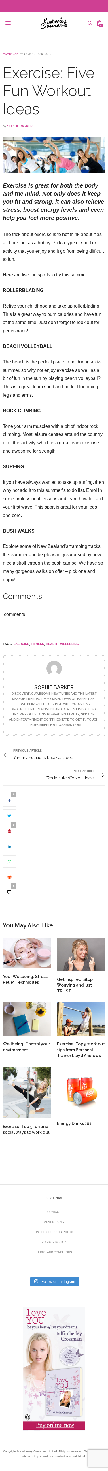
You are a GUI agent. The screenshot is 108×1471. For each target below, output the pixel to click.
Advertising (54, 1221)
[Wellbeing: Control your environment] (27, 1019)
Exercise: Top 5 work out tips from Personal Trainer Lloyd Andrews (81, 1050)
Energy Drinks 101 (74, 1123)
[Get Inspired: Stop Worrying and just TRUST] (81, 954)
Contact (54, 1211)
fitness (37, 644)
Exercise (10, 53)
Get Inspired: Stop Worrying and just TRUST (75, 985)
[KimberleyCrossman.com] (54, 23)
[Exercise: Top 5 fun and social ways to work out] (27, 1092)
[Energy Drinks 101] (81, 1091)
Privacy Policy (54, 1242)
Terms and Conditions (54, 1252)
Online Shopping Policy (54, 1232)
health (52, 644)
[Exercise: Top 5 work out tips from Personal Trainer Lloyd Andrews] (81, 1019)
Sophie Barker (20, 126)
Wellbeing (69, 644)
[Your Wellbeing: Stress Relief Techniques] (27, 953)
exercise (21, 644)
